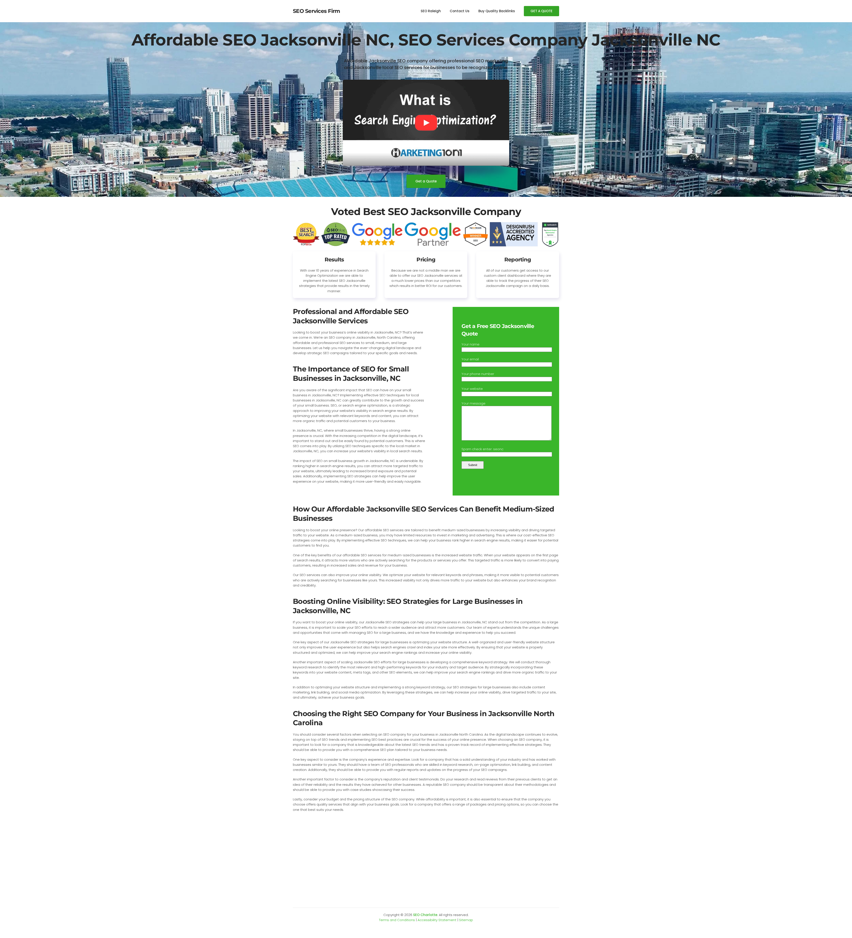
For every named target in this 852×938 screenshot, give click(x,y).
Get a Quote (426, 181)
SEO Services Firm (316, 11)
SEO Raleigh (431, 11)
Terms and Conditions (397, 920)
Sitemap (466, 920)
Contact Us (459, 11)
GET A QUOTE (541, 11)
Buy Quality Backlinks (496, 11)
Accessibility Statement (437, 920)
